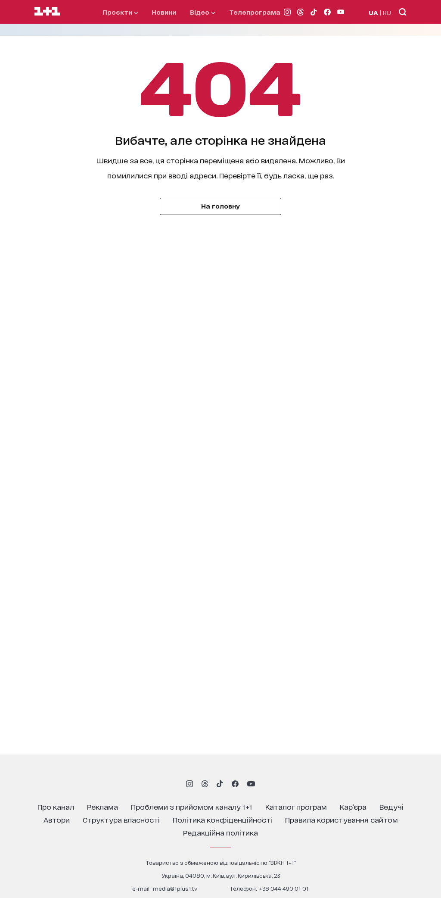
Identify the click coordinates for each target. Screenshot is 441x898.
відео (200, 12)
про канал (55, 806)
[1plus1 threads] (205, 783)
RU (387, 12)
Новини (164, 12)
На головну (220, 205)
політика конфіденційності (222, 819)
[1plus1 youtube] (251, 783)
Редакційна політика (220, 832)
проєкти (118, 12)
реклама (102, 806)
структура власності (121, 819)
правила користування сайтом (341, 819)
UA (373, 12)
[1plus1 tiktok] (220, 783)
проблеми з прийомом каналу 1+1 (191, 806)
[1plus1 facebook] (235, 783)
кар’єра (353, 806)
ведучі (391, 806)
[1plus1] (47, 11)
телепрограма (254, 12)
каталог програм (296, 806)
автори (56, 819)
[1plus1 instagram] (189, 783)
